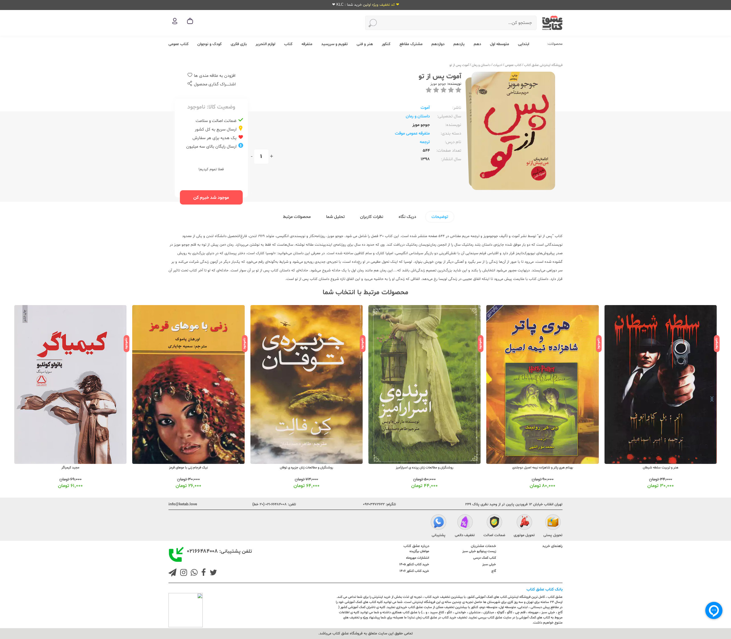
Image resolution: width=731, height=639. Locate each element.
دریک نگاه (407, 217)
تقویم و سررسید (334, 44)
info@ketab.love (182, 504)
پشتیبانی (438, 535)
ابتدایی (523, 44)
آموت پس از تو (459, 65)
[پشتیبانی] (438, 522)
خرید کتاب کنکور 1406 (414, 571)
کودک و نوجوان (209, 44)
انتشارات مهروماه (417, 558)
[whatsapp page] (193, 573)
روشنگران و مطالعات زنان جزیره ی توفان (306, 467)
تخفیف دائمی (465, 535)
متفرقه (307, 44)
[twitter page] (212, 573)
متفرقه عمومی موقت (412, 134)
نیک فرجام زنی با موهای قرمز (188, 467)
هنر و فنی (365, 44)
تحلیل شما (335, 217)
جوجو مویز (438, 84)
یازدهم (459, 44)
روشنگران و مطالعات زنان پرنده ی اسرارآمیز (424, 467)
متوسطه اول (499, 44)
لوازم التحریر (265, 44)
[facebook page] (202, 573)
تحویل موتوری (524, 535)
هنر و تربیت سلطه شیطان (660, 467)
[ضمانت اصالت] (494, 522)
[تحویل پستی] (553, 522)
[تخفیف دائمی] (465, 522)
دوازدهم (438, 44)
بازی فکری (239, 44)
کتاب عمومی (178, 44)
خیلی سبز (489, 564)
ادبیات (497, 65)
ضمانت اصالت (494, 535)
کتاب (288, 44)
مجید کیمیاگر (70, 467)
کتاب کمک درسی (484, 558)
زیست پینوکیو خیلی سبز (479, 551)
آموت (425, 108)
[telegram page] (172, 573)
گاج (493, 571)
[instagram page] (182, 573)
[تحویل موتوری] (524, 522)
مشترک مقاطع (411, 44)
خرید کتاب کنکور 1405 (414, 564)
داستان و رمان (481, 65)
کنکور (386, 44)
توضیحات (439, 217)
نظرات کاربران (371, 217)
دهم (477, 44)
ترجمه (425, 142)
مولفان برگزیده (419, 551)
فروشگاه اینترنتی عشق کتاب (543, 65)
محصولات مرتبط (297, 217)
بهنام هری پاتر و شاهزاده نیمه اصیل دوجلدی (542, 467)
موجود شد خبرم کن (211, 198)
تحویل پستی (553, 535)
